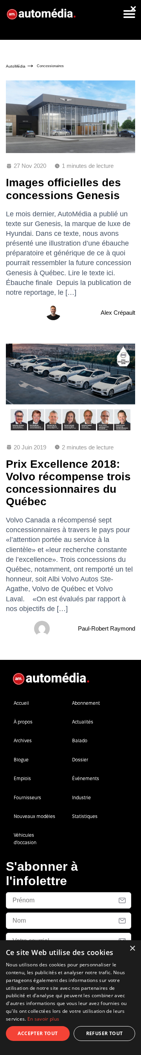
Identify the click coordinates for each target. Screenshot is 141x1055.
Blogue (21, 759)
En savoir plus (43, 1019)
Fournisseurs (27, 797)
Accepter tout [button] (38, 1033)
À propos (23, 721)
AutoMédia (15, 66)
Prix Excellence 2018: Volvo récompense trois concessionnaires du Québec (68, 483)
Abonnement (86, 703)
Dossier (80, 759)
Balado (79, 740)
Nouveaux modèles (34, 816)
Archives (23, 740)
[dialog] (70, 997)
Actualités (82, 721)
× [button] (132, 949)
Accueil (21, 703)
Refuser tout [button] (104, 1033)
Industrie (81, 797)
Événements (85, 778)
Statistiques (85, 816)
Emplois (22, 778)
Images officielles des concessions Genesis (63, 188)
